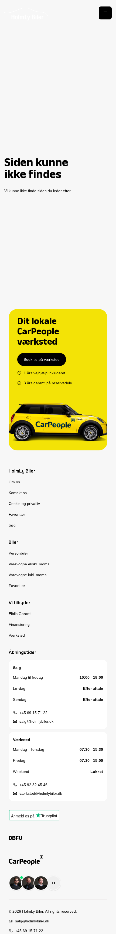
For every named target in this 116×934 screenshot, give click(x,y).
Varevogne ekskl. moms (29, 564)
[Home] (26, 13)
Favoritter (17, 514)
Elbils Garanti (20, 614)
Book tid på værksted (42, 359)
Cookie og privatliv (24, 503)
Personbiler (18, 553)
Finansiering (19, 624)
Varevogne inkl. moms (27, 575)
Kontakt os (18, 493)
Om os (14, 482)
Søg (12, 525)
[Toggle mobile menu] (105, 12)
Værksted (17, 635)
